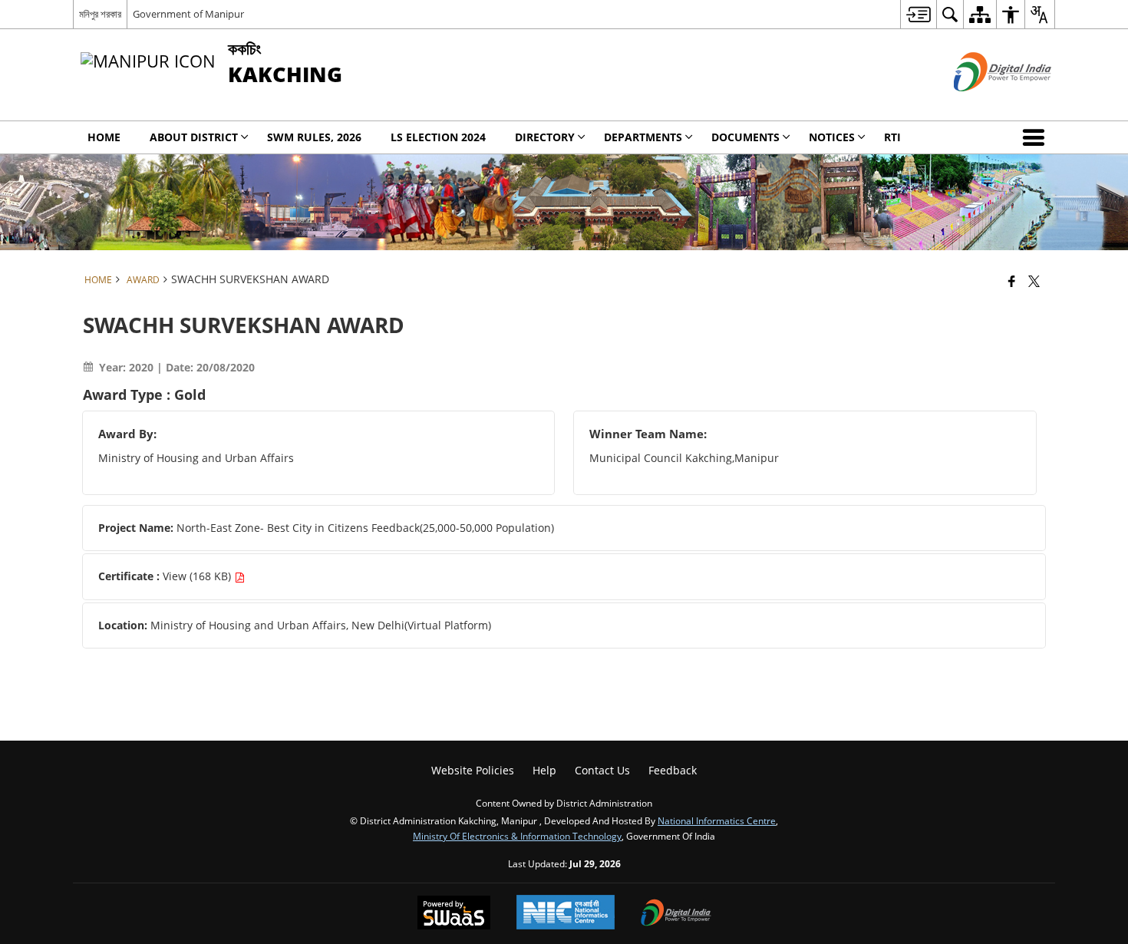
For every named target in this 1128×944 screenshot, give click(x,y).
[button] (1036, 137)
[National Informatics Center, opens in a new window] (565, 913)
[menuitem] (918, 14)
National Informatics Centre (717, 820)
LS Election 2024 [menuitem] (438, 137)
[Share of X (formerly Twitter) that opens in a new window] (1034, 281)
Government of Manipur (188, 14)
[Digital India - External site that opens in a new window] (983, 104)
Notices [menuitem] (832, 137)
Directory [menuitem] (545, 137)
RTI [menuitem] (892, 137)
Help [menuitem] (544, 770)
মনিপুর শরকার (100, 14)
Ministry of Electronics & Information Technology (517, 836)
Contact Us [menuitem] (602, 770)
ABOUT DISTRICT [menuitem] (194, 137)
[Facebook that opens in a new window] (1011, 281)
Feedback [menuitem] (672, 770)
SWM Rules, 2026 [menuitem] (314, 137)
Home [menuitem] (103, 137)
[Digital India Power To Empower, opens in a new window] (676, 914)
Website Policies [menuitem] (472, 770)
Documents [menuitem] (745, 137)
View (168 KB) (198, 576)
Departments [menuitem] (643, 137)
